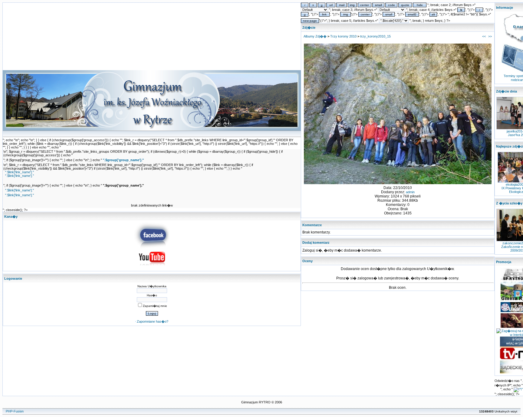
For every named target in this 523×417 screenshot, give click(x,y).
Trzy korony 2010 (343, 36)
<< (484, 36)
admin (410, 192)
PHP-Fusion (15, 411)
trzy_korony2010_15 (375, 36)
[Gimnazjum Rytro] (152, 247)
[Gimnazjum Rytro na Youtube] (152, 267)
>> (490, 36)
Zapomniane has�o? (152, 321)
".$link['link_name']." (19, 172)
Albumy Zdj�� (315, 36)
